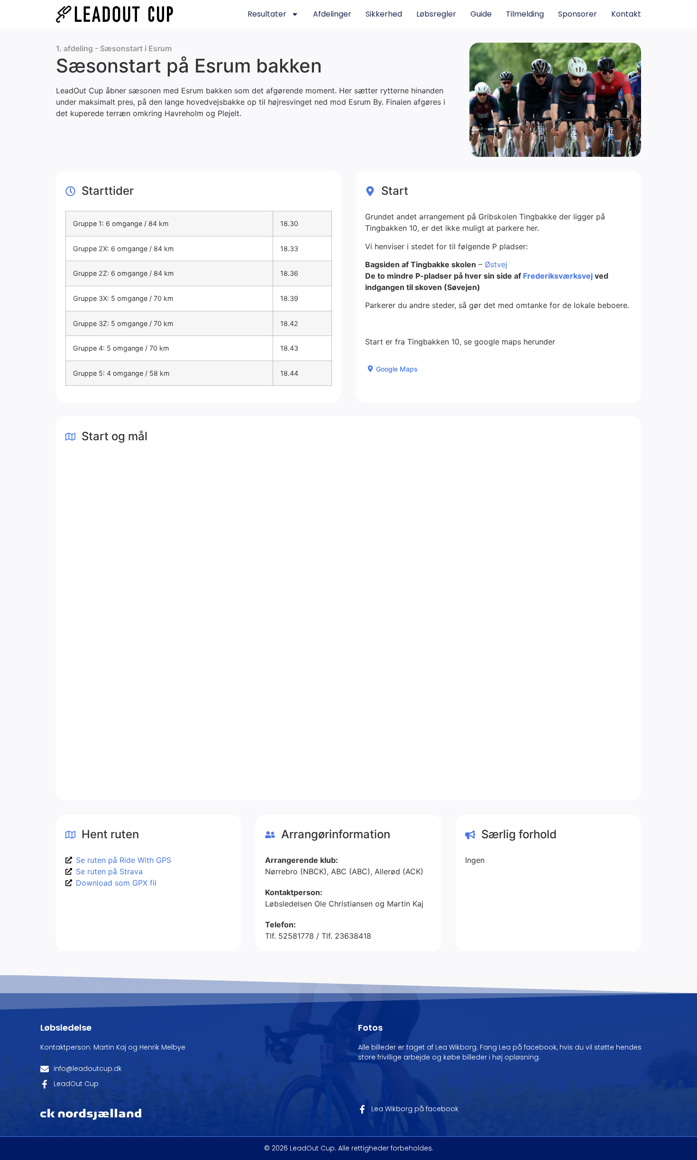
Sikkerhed (384, 14)
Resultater (267, 14)
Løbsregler (436, 14)
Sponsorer (577, 14)
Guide (481, 14)
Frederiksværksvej (558, 276)
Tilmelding (525, 14)
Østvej (496, 264)
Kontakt (626, 14)
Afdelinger (332, 14)
